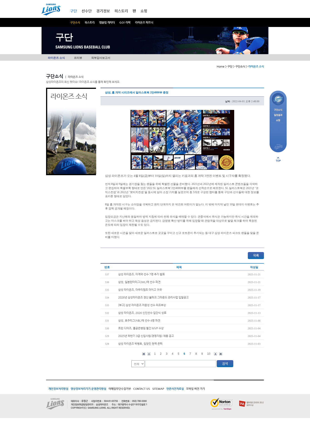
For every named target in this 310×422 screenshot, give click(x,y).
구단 (73, 11)
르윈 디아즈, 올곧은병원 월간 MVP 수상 (141, 328)
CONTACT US (141, 388)
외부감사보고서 (100, 57)
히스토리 (90, 22)
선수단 (86, 11)
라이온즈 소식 (56, 57)
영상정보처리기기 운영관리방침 (88, 388)
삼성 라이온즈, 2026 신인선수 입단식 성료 (142, 312)
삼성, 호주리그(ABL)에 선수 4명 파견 (139, 320)
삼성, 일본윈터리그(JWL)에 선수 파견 (139, 282)
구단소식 (75, 22)
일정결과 (278, 115)
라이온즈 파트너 (144, 22)
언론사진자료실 (175, 388)
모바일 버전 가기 (195, 388)
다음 (215, 354)
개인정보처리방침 (58, 388)
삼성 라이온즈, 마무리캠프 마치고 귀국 (140, 289)
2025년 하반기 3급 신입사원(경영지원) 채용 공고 (146, 335)
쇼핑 (143, 11)
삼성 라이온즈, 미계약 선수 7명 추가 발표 (141, 274)
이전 (149, 354)
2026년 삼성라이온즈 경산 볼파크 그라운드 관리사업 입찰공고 (153, 297)
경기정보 (103, 11)
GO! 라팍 (124, 22)
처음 (143, 354)
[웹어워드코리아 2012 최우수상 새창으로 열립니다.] (251, 399)
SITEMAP (158, 388)
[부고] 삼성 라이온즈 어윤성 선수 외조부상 (142, 305)
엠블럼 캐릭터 (107, 22)
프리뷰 (78, 57)
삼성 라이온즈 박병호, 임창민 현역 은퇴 (140, 343)
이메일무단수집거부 (119, 388)
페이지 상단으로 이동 (278, 159)
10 (208, 353)
